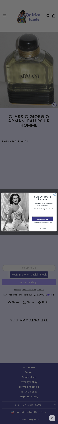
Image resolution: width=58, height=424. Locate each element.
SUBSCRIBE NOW (42, 219)
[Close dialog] (55, 194)
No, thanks (43, 228)
